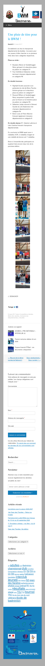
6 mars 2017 (18, 44)
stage (11, 592)
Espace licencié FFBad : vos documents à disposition (24, 348)
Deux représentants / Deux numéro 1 (33, 359)
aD (9, 566)
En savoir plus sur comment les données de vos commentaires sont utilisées (22, 445)
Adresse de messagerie (16, 418)
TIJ (23, 592)
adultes (17, 316)
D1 (25, 571)
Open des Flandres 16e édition (18, 529)
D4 (34, 571)
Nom (10, 410)
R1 (27, 585)
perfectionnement (27, 583)
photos (11, 585)
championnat (24, 316)
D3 (31, 571)
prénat (23, 585)
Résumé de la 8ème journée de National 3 (15, 359)
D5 (9, 573)
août (21, 566)
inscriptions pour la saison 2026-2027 (20, 509)
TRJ (10, 594)
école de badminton (17, 598)
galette (22, 574)
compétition (30, 569)
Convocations (12, 571)
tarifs (15, 592)
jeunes (13, 579)
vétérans (12, 597)
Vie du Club (16, 595)
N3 (27, 580)
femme (16, 574)
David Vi (10, 44)
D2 (28, 571)
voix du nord (24, 595)
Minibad (23, 580)
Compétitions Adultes (26, 314)
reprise (10, 589)
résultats (21, 318)
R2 (31, 585)
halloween (29, 573)
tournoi (29, 591)
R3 (33, 585)
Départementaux (13, 318)
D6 (12, 574)
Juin (19, 580)
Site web (11, 426)
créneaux (20, 571)
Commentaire (12, 386)
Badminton (27, 565)
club (24, 568)
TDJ (19, 592)
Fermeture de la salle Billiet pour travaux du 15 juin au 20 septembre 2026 (21, 519)
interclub (21, 576)
